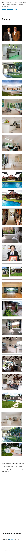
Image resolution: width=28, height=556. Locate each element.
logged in (12, 539)
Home (3, 9)
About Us (10, 9)
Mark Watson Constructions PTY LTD (10, 550)
